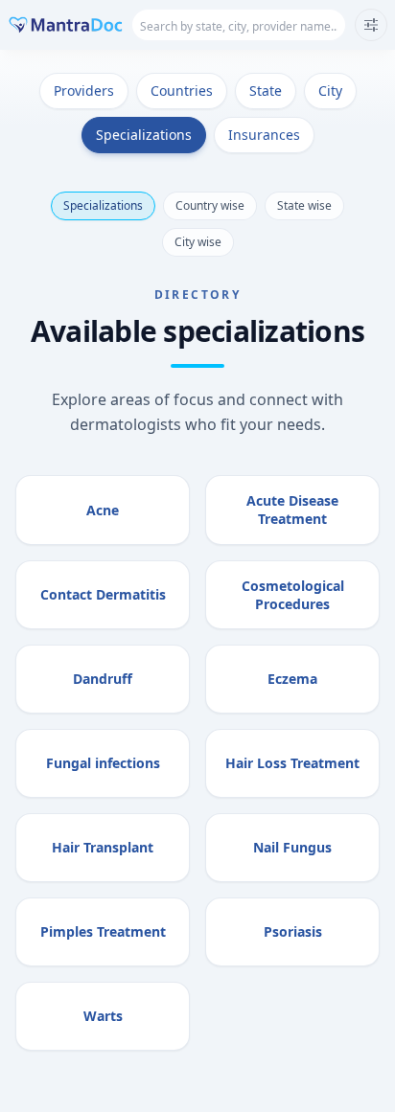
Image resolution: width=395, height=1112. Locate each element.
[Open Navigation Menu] (371, 25)
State (265, 90)
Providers (84, 90)
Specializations (144, 134)
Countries (182, 90)
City (330, 90)
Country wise (209, 205)
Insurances (264, 134)
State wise (304, 205)
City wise (197, 242)
